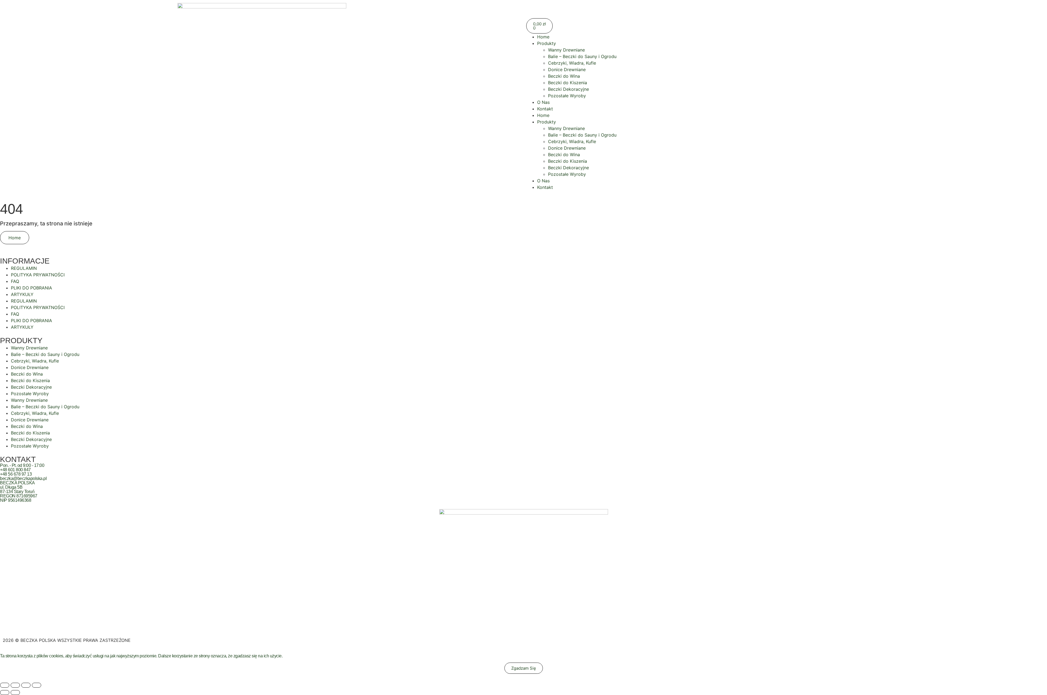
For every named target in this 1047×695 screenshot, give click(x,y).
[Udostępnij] (26, 685)
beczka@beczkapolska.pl (23, 478)
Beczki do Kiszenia (567, 82)
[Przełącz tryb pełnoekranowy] (15, 685)
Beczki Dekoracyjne (568, 89)
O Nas (543, 102)
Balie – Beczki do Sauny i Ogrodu (582, 56)
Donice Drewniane (567, 69)
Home (543, 37)
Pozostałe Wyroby (567, 95)
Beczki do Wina (564, 76)
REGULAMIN (24, 268)
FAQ (15, 281)
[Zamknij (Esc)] (36, 685)
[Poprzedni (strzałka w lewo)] (4, 692)
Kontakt (545, 108)
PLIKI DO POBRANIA (31, 288)
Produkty (546, 43)
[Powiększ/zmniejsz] (4, 685)
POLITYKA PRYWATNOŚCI (38, 274)
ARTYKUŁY (22, 294)
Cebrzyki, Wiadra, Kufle (572, 63)
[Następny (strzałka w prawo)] (15, 692)
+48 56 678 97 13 (16, 474)
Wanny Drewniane (566, 50)
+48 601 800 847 (15, 469)
